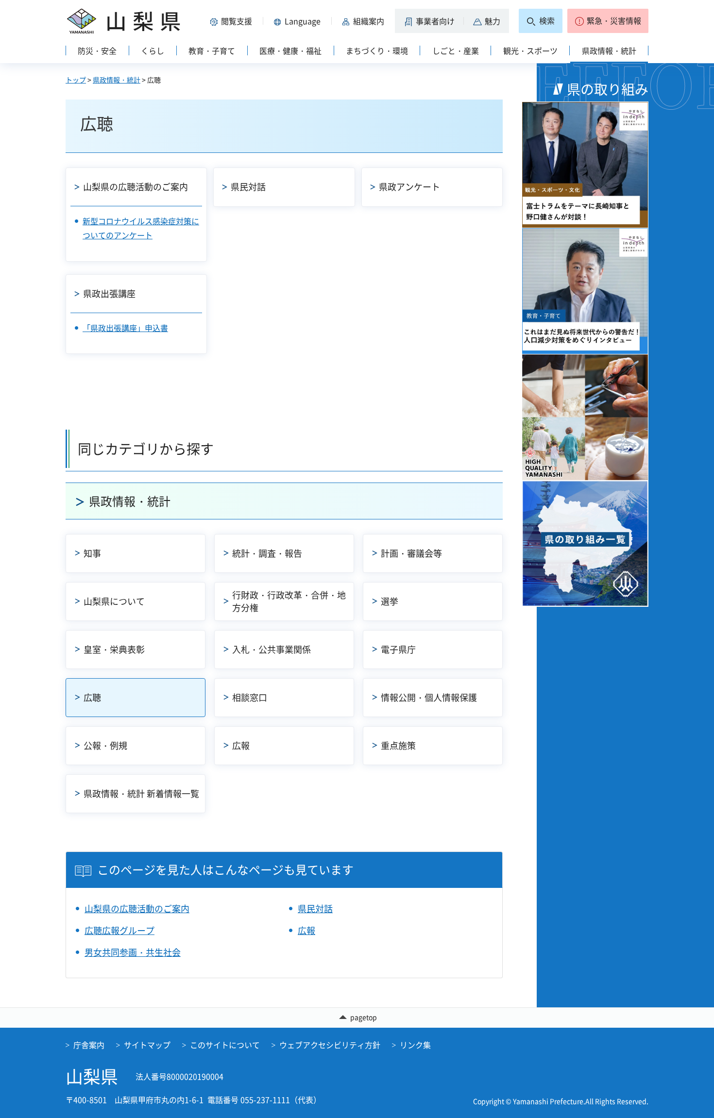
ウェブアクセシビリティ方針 (329, 1045)
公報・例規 (105, 745)
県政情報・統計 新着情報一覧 (141, 793)
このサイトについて (225, 1045)
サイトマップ (147, 1045)
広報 (241, 745)
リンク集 (415, 1045)
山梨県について (114, 601)
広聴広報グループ (119, 930)
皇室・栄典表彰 (114, 649)
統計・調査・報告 (267, 553)
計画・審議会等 (411, 553)
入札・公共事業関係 (271, 649)
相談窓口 (249, 697)
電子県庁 (398, 649)
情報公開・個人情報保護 (429, 697)
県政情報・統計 (116, 79)
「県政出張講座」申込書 (125, 328)
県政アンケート (409, 186)
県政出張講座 (109, 293)
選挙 (389, 601)
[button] (233, 21)
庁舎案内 (88, 1045)
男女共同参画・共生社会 (133, 952)
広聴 (92, 697)
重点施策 (398, 745)
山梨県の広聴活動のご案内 (135, 186)
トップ (76, 79)
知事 (92, 553)
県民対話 (248, 186)
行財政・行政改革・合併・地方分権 (289, 601)
